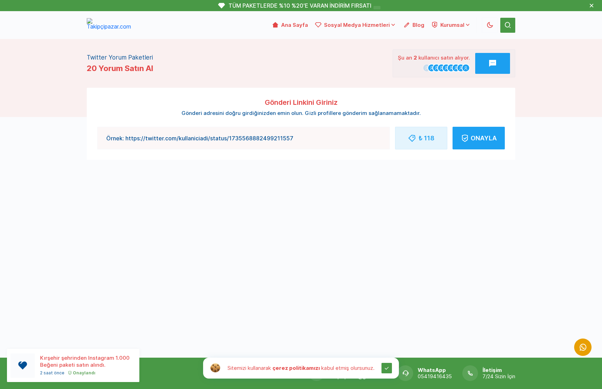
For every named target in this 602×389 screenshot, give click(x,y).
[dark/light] (489, 25)
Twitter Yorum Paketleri (120, 57)
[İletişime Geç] (583, 347)
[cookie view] (215, 367)
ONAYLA (484, 138)
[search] (507, 25)
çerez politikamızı (296, 368)
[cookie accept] (386, 368)
